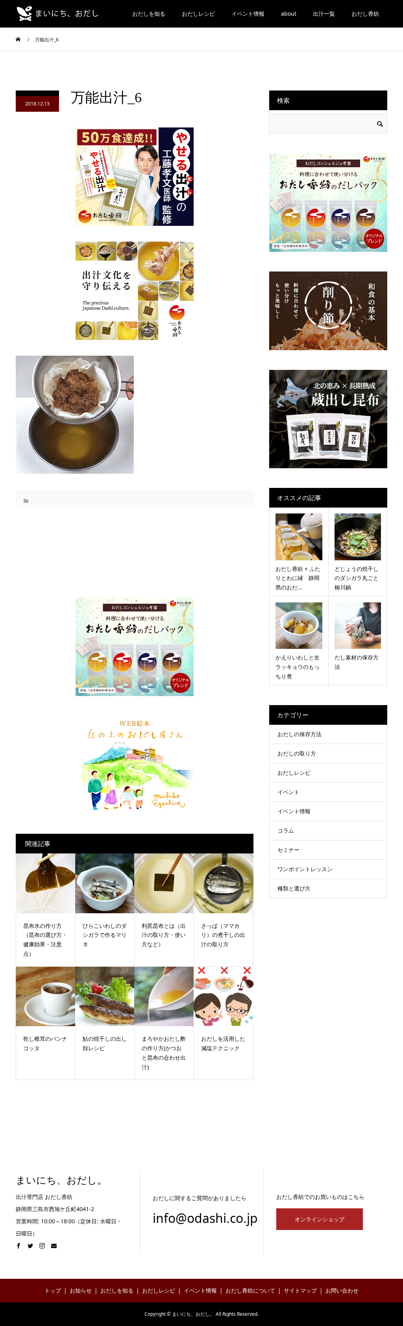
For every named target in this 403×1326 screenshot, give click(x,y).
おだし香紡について (250, 1290)
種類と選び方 (294, 888)
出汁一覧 (324, 13)
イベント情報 (247, 13)
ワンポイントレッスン (305, 869)
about (288, 13)
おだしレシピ (198, 13)
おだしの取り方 (296, 753)
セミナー (288, 849)
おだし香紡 (365, 13)
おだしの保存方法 (299, 734)
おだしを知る (148, 13)
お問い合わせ (342, 1290)
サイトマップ (300, 1290)
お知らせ (81, 1290)
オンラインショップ (319, 1219)
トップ (52, 1290)
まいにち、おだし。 (61, 1180)
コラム (285, 830)
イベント (288, 792)
